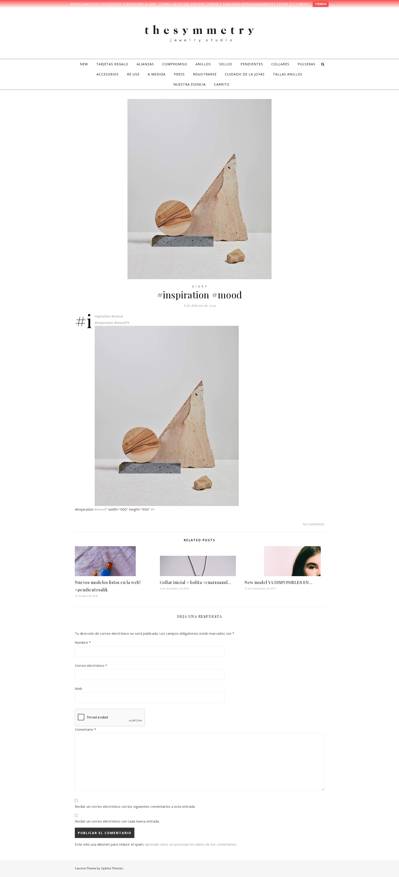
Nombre (83, 642)
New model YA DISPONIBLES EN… (278, 582)
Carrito (222, 84)
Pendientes (252, 64)
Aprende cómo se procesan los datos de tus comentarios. (191, 844)
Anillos (203, 64)
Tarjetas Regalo (112, 64)
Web (78, 688)
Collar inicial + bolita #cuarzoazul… (195, 582)
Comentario (85, 729)
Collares (280, 64)
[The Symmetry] (199, 33)
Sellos (225, 64)
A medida (157, 74)
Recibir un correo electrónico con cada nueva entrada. (117, 821)
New (84, 64)
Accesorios (108, 74)
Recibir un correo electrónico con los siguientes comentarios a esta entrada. (135, 806)
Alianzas (145, 64)
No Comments (313, 524)
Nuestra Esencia (189, 84)
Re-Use (133, 74)
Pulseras (306, 64)
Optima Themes (112, 868)
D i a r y (199, 286)
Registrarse (205, 74)
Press (179, 74)
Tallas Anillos (287, 74)
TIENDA (320, 4)
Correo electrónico (91, 665)
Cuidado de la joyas (245, 74)
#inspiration (102, 316)
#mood (117, 316)
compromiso (174, 64)
